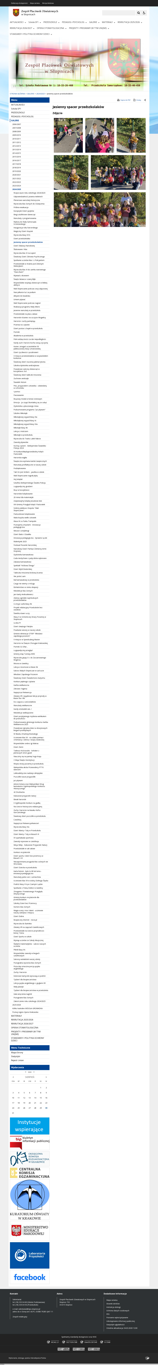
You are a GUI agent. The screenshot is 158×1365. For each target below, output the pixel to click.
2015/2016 (16, 157)
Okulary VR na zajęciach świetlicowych (29, 927)
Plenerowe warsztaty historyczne (27, 200)
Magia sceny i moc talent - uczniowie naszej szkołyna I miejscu (28, 911)
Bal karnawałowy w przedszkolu (26, 580)
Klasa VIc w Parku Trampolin (25, 521)
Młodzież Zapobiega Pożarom (26, 674)
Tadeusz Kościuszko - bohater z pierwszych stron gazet (26, 751)
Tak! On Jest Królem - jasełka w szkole (29, 472)
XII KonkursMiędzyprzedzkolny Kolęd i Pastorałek (29, 452)
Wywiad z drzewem (21, 275)
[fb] (29, 1283)
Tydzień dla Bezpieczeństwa (25, 979)
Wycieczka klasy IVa (21, 827)
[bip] (29, 1149)
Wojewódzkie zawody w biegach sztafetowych (27, 954)
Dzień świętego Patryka (23, 626)
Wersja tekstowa (48, 3)
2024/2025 (16, 189)
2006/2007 (16, 124)
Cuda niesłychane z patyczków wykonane (30, 558)
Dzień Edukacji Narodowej (24, 246)
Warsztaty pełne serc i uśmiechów (27, 877)
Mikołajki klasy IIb (21, 428)
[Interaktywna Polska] (147, 1358)
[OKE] (29, 1165)
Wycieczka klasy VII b (22, 235)
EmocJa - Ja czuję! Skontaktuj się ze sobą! (30, 402)
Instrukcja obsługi (113, 1307)
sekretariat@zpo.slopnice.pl (29, 1309)
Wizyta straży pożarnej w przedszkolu (29, 764)
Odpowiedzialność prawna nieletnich (28, 196)
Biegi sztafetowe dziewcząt (24, 214)
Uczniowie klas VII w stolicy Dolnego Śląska (31, 880)
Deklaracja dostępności (19, 3)
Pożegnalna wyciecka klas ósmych (27, 963)
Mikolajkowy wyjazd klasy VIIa (26, 424)
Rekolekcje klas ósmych (23, 591)
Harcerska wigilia (20, 457)
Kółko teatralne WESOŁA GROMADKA (27, 1008)
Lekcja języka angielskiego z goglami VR (30, 983)
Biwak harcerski (20, 799)
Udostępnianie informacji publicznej (120, 1321)
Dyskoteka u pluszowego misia (26, 406)
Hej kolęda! (18, 479)
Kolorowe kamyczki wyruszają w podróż (30, 976)
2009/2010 (16, 135)
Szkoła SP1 (34, 22)
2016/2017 (16, 160)
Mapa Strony (17, 1052)
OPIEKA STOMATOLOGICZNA (50, 28)
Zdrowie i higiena (20, 689)
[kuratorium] (29, 1219)
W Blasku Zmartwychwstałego (26, 734)
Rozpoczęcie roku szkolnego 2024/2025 (29, 193)
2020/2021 (16, 175)
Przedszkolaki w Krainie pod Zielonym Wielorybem (29, 265)
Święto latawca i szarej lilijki (25, 279)
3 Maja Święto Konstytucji (24, 760)
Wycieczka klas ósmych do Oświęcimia (29, 204)
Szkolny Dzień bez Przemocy (25, 903)
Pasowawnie (19, 395)
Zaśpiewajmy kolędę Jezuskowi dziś (28, 501)
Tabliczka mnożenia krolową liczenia (28, 573)
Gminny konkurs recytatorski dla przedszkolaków (26, 898)
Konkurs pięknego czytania (24, 681)
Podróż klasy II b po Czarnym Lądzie (28, 884)
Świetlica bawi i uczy (22, 613)
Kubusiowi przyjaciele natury (25, 796)
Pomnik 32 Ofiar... (21, 647)
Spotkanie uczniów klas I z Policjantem (29, 260)
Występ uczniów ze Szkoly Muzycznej (28, 940)
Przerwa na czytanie (22, 325)
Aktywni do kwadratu (22, 296)
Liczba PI (17, 623)
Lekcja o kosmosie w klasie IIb (26, 667)
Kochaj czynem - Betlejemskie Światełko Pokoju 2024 (30, 447)
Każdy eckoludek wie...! (23, 709)
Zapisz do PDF (125, 100)
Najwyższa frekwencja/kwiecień (26, 823)
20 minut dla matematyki (23, 497)
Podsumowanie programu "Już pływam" (30, 409)
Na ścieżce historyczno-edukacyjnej (28, 806)
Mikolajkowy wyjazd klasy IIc (25, 420)
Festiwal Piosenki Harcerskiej (25, 545)
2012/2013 (16, 146)
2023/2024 (16, 185)
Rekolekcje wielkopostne (23, 713)
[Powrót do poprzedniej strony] (145, 100)
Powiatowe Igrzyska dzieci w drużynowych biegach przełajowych (30, 729)
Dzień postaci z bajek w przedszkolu (28, 328)
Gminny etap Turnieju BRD (24, 654)
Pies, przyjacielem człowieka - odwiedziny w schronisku (30, 387)
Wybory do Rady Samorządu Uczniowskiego (25, 223)
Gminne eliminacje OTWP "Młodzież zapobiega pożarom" (28, 634)
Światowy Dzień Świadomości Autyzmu (29, 678)
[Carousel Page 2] (35, 86)
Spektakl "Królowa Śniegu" (24, 565)
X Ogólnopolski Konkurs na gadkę (27, 803)
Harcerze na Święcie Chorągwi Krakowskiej (31, 643)
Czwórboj (17, 820)
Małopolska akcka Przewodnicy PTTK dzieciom (29, 768)
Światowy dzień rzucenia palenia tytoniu (29, 362)
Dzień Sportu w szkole (22, 936)
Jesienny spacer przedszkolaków (28, 242)
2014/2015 (16, 153)
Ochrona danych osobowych (117, 1310)
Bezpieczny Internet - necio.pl (25, 920)
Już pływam (18, 780)
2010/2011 (16, 139)
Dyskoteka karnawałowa (23, 554)
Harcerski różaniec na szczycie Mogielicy (30, 317)
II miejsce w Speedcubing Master (27, 639)
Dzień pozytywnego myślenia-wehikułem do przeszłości (30, 717)
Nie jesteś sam (20, 576)
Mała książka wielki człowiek (25, 517)
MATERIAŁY (107, 22)
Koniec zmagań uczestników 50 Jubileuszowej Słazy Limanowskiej (27, 347)
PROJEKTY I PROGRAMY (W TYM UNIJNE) (88, 28)
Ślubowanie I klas (20, 249)
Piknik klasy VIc (19, 950)
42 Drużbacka (19, 792)
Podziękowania (20, 468)
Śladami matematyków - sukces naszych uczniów (30, 945)
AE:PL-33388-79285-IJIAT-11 (41, 1311)
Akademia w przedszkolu (23, 335)
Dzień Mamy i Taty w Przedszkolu (27, 830)
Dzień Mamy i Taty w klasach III (26, 834)
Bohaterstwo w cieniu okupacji (26, 587)
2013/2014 (16, 149)
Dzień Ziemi (18, 747)
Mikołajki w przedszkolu (23, 435)
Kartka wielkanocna (21, 685)
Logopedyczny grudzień (23, 486)
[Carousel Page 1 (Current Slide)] (32, 86)
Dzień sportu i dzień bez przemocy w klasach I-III (28, 857)
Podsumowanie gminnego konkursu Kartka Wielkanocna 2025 (31, 723)
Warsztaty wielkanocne (23, 705)
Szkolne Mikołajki (20, 413)
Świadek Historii (20, 382)
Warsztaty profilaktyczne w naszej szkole (30, 465)
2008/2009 (16, 131)
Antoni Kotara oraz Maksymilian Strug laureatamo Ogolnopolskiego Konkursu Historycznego (29, 786)
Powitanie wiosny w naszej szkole (27, 630)
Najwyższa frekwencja (22, 692)
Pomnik (17, 332)
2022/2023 (16, 182)
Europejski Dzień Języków (24, 211)
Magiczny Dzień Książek (23, 231)
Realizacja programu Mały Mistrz (27, 307)
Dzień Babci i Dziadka (22, 534)
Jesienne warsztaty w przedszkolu (27, 310)
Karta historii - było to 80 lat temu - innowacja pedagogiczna (28, 872)
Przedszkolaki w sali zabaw (24, 848)
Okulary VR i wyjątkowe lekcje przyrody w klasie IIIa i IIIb (30, 697)
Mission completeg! (21, 531)
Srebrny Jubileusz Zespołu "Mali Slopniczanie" (26, 509)
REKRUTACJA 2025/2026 (129, 22)
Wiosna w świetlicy (21, 663)
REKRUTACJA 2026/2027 (21, 28)
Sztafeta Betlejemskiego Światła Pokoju (30, 483)
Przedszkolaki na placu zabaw (25, 314)
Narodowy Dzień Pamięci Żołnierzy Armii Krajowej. (30, 550)
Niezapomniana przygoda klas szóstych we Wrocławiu (31, 862)
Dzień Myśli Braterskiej (23, 569)
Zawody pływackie (21, 442)
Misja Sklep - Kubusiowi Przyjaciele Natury (30, 845)
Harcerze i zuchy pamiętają (24, 321)
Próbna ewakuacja (21, 207)
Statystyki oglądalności (115, 1324)
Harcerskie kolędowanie (23, 494)
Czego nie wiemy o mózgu (24, 583)
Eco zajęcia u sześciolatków (25, 702)
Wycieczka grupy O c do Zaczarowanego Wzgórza (30, 658)
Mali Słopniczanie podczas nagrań (27, 303)
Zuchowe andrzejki (21, 378)
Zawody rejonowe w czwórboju (26, 841)
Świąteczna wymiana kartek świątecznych (30, 461)
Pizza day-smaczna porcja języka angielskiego (27, 967)
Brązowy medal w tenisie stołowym (28, 399)
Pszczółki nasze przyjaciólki (24, 777)
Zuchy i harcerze (20, 972)
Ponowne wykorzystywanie (117, 1317)
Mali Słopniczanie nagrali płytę (26, 475)
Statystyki (15, 1056)
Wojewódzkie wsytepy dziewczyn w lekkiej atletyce (30, 284)
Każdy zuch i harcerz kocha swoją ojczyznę (31, 343)
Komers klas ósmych (22, 907)
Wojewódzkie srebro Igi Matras (26, 743)
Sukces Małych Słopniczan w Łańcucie (29, 670)
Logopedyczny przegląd (23, 650)
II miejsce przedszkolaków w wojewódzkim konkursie (31, 357)
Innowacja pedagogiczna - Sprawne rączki (30, 538)
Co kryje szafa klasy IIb (23, 604)
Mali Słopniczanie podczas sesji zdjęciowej (31, 288)
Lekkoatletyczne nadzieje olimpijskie (28, 773)
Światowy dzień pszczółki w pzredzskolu (30, 816)
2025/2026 (16, 1005)
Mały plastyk (19, 987)
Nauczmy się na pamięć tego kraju (27, 756)
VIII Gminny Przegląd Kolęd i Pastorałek (29, 504)
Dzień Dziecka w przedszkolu (25, 867)
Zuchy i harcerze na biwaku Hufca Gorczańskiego (27, 811)
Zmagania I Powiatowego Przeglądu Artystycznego (28, 892)
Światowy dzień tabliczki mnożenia (27, 375)
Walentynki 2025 (20, 541)
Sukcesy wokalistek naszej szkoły (27, 959)
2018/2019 (16, 167)
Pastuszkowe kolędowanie (24, 514)
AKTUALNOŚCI (17, 22)
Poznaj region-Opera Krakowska (25, 1012)
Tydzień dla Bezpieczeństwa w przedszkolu (31, 990)
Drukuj (138, 100)
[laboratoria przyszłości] (29, 1268)
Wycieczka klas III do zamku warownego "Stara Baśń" (30, 270)
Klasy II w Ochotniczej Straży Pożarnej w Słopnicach (30, 618)
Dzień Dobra (19, 916)
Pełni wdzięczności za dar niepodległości (30, 339)
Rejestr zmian (17, 1060)
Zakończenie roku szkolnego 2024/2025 (30, 1001)
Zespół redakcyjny (20, 1316)
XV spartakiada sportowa (23, 838)
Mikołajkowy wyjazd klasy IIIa (25, 417)
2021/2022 (16, 178)
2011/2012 (16, 142)
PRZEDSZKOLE (50, 22)
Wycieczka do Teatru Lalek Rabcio (27, 438)
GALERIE (93, 22)
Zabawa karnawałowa (22, 562)
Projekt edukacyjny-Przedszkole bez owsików (28, 608)
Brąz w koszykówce (21, 490)
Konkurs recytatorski (22, 852)
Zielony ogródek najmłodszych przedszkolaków (26, 599)
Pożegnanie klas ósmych (23, 997)
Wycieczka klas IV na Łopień (25, 253)
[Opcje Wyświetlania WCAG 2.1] (144, 13)
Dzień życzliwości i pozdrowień (26, 352)
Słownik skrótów (113, 1303)
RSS (107, 1314)
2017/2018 (16, 164)
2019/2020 (16, 171)
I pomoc (17, 391)
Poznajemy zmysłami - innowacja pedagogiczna (27, 526)
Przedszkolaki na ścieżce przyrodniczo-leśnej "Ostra (29, 932)
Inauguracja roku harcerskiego (26, 227)
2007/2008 (16, 128)
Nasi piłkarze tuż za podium (25, 292)
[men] (29, 1240)
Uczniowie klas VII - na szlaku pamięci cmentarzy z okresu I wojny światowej (29, 738)
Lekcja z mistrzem (21, 431)
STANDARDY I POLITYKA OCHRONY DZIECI (30, 34)
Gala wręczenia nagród (23, 994)
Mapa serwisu (35, 3)
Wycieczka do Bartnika (23, 923)
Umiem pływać (19, 299)
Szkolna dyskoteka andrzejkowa (26, 365)
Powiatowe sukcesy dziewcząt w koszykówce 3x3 (27, 370)
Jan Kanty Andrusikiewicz (23, 594)
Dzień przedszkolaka (22, 238)
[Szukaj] (138, 13)
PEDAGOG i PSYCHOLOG (73, 22)
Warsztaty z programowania (25, 218)
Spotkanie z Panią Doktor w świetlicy (28, 888)
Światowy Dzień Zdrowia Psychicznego (29, 256)
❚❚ (13, 86)
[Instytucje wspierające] (29, 1134)
